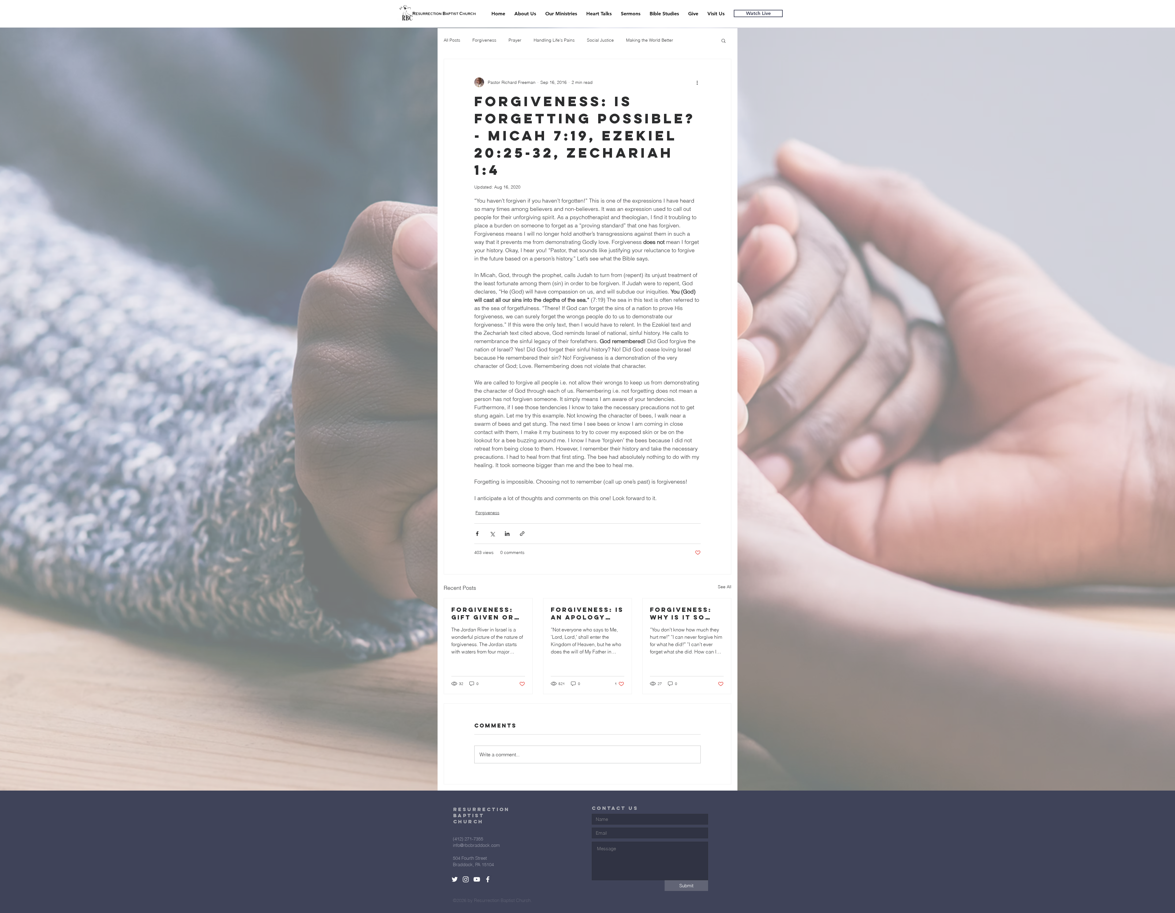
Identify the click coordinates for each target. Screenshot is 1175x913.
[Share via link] (522, 534)
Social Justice (600, 40)
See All (724, 586)
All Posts (452, 40)
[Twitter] (455, 879)
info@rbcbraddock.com (476, 845)
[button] (723, 40)
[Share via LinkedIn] (507, 534)
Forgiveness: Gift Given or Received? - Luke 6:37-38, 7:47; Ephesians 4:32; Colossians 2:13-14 (486, 613)
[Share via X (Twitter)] (492, 534)
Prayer (515, 40)
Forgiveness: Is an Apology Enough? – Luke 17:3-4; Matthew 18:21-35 (587, 613)
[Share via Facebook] (477, 534)
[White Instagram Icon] (466, 879)
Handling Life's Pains (554, 40)
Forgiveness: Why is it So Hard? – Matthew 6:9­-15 (684, 613)
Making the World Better (649, 40)
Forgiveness (484, 40)
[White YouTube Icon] (477, 879)
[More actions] (697, 82)
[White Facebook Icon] (488, 879)
